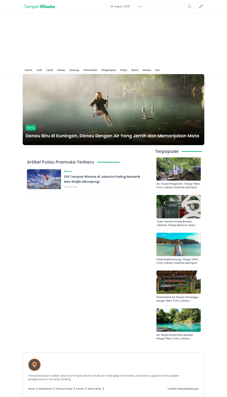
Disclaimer (45, 388)
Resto (134, 70)
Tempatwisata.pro (187, 388)
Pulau (123, 70)
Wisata (147, 70)
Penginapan (108, 70)
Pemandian (90, 70)
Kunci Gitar (94, 388)
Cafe (39, 70)
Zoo (157, 70)
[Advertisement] (113, 39)
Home (28, 70)
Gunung (74, 70)
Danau (61, 70)
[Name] (189, 6)
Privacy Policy (64, 388)
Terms (80, 388)
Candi (49, 70)
